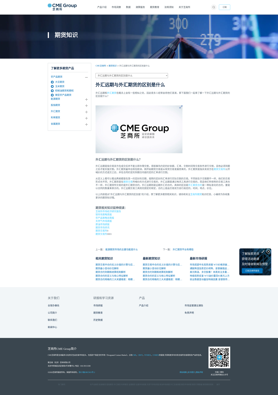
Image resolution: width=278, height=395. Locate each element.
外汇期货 (55, 111)
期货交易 (128, 182)
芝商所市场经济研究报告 (108, 211)
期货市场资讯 (102, 227)
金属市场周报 (141, 385)
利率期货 (55, 117)
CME (134, 355)
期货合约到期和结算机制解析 (111, 272)
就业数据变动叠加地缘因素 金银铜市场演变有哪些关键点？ (210, 279)
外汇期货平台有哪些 (183, 249)
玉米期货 (59, 86)
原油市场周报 (164, 385)
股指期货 (55, 105)
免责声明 (189, 313)
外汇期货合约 (195, 185)
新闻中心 (52, 327)
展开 (218, 385)
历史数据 (98, 320)
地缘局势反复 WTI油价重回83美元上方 (209, 276)
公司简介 (52, 313)
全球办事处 (53, 305)
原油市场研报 (102, 224)
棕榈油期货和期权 (64, 90)
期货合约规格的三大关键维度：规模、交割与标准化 (116, 279)
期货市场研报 (186, 385)
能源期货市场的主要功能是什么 (121, 249)
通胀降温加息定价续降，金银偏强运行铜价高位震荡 (210, 268)
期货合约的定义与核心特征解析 (112, 276)
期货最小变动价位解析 (107, 268)
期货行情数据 (197, 385)
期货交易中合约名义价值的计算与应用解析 (116, 264)
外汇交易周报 (175, 385)
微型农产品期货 (63, 95)
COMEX (156, 355)
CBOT (140, 355)
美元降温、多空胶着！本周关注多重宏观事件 (210, 272)
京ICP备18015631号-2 (87, 372)
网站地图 (183, 372)
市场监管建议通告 (194, 305)
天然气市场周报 (104, 221)
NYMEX (147, 355)
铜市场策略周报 (104, 214)
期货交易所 (219, 169)
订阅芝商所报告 (252, 271)
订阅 (225, 7)
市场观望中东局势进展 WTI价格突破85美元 (210, 264)
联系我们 (52, 320)
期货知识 (113, 66)
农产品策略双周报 (105, 218)
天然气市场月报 (153, 385)
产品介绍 (143, 305)
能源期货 (55, 99)
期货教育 (98, 313)
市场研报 (98, 305)
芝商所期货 (196, 194)
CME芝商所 (101, 66)
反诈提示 (191, 372)
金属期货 (55, 124)
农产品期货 (56, 77)
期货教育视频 (208, 385)
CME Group (63, 348)
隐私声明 (199, 372)
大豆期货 (59, 82)
